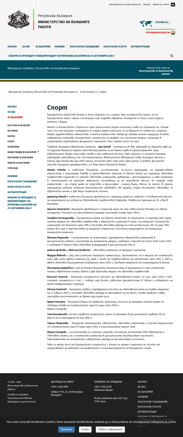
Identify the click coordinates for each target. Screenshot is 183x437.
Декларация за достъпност (22, 401)
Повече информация (110, 429)
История (13, 130)
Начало (146, 4)
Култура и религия (19, 125)
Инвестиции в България (22, 152)
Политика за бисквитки (20, 398)
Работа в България (19, 162)
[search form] (172, 55)
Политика (13, 146)
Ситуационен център (158, 32)
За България (42, 46)
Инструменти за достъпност (125, 4)
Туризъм (13, 168)
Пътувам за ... (162, 22)
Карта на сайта (161, 4)
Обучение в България (20, 157)
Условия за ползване (18, 394)
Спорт (11, 141)
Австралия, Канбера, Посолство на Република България (41, 91)
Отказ (85, 429)
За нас (26, 46)
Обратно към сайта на (158, 68)
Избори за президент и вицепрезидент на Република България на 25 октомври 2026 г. (62, 55)
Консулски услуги (115, 46)
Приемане (66, 429)
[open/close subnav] (38, 152)
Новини (60, 46)
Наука (11, 136)
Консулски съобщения (84, 46)
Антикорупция (140, 46)
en (173, 4)
